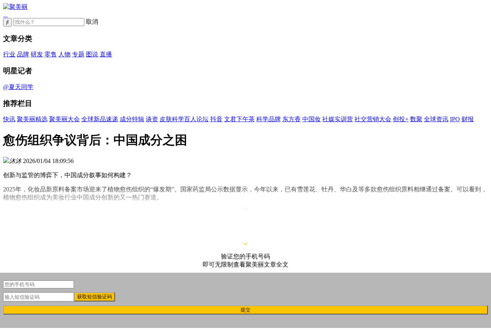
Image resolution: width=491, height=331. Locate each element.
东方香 (291, 119)
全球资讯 (436, 119)
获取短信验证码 (94, 297)
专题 (78, 54)
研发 (37, 54)
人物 (64, 54)
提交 (245, 310)
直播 (106, 54)
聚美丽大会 (64, 119)
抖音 (216, 119)
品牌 (23, 54)
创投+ (401, 119)
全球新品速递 (99, 119)
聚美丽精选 (32, 119)
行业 (9, 54)
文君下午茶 (239, 119)
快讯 (9, 119)
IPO (455, 119)
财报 (467, 119)
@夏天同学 (18, 87)
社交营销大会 (372, 119)
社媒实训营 (337, 119)
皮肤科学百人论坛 (184, 119)
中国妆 (311, 119)
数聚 (416, 119)
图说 (92, 54)
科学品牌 (268, 119)
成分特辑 (132, 119)
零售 (50, 54)
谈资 (152, 119)
